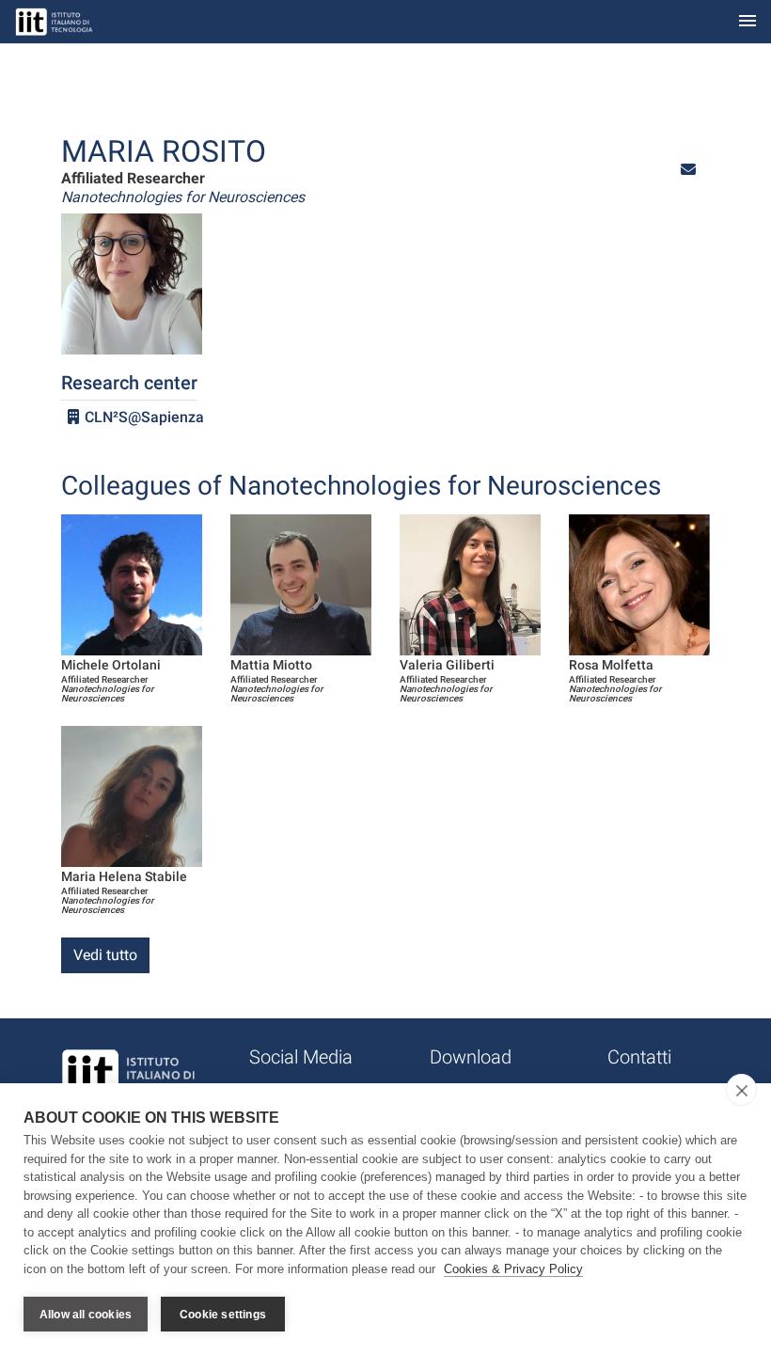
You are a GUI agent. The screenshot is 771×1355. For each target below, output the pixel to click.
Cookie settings (223, 1314)
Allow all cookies (85, 1314)
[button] (688, 170)
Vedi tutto (105, 955)
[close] (741, 1090)
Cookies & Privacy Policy (513, 1269)
